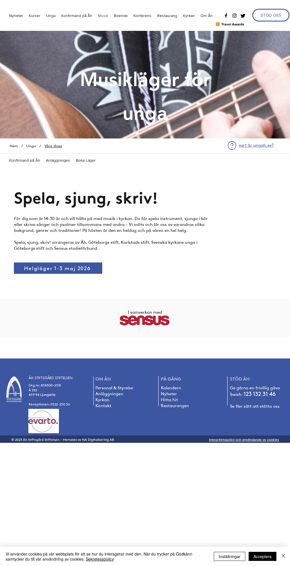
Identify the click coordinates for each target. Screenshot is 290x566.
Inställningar (229, 556)
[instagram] (234, 15)
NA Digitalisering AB (98, 439)
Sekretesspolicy (100, 559)
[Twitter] (243, 15)
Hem (14, 145)
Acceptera (262, 556)
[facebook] (226, 15)
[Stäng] (283, 556)
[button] (50, 15)
